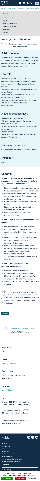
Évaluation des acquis (9, 26)
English (4, 470)
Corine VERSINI (7, 390)
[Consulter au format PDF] (20, 423)
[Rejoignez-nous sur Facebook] (32, 437)
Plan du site (5, 464)
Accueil (3, 8)
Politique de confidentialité (11, 461)
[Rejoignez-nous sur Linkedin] (28, 437)
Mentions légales (7, 456)
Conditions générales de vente (12, 459)
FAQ (3, 449)
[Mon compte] (28, 3)
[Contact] (20, 3)
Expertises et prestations (16, 8)
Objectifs (5, 21)
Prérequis (5, 29)
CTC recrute (6, 446)
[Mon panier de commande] (24, 3)
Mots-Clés (5, 451)
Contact (4, 444)
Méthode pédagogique (9, 23)
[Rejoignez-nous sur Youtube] (36, 437)
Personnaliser (33, 478)
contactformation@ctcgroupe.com (22, 329)
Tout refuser (20, 478)
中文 (9, 470)
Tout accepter (7, 478)
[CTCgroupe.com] (4, 3)
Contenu (5, 32)
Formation (29, 8)
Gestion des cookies (8, 454)
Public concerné (7, 18)
